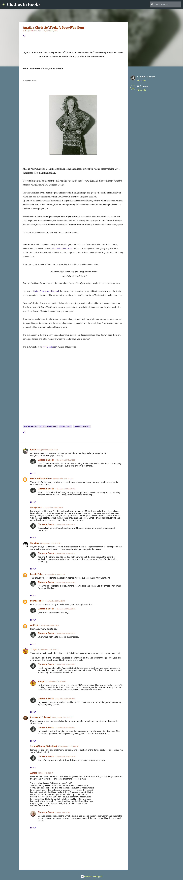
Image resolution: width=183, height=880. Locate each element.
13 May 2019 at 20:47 (45, 773)
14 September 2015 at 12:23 (65, 460)
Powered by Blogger (93, 876)
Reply (33, 473)
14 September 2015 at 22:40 (54, 601)
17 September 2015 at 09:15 (65, 756)
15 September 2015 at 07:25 (62, 717)
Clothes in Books (46, 812)
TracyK (33, 649)
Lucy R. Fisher (36, 574)
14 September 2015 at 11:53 (47, 450)
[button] (24, 36)
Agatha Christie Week (48, 426)
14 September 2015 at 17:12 (65, 489)
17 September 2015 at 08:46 (68, 746)
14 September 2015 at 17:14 (65, 553)
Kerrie (33, 449)
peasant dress (65, 426)
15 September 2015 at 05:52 (48, 650)
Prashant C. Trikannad (40, 717)
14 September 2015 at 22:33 (54, 574)
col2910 (34, 625)
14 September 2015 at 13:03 (53, 507)
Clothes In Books (23, 4)
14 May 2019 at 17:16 (62, 812)
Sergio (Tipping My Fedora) (43, 746)
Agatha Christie (30, 426)
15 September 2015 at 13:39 (65, 633)
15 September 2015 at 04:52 (49, 625)
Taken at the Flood (82, 426)
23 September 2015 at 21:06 (65, 699)
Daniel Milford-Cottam (41, 478)
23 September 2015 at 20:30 (55, 681)
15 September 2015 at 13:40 (65, 664)
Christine (34, 543)
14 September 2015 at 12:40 (63, 478)
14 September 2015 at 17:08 (50, 543)
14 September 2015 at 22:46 (65, 582)
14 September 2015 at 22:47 (65, 609)
